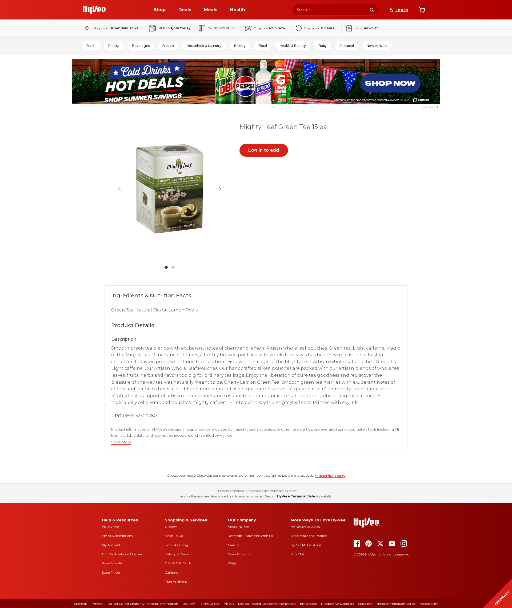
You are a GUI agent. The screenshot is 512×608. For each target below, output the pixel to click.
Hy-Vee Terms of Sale (296, 496)
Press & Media (112, 563)
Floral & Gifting (176, 545)
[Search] (372, 9)
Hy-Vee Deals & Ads (305, 527)
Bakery (240, 46)
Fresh (90, 46)
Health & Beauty (293, 46)
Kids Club (298, 554)
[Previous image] (119, 189)
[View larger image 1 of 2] (170, 189)
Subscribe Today (330, 476)
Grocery (171, 527)
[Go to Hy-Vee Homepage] (95, 10)
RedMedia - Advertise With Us (250, 536)
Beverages (141, 46)
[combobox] (335, 10)
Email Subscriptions (117, 536)
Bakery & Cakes (177, 554)
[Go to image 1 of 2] (166, 267)
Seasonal (346, 46)
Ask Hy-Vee (110, 527)
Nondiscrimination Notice (396, 604)
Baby (323, 46)
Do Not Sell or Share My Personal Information (142, 604)
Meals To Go (174, 536)
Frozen (168, 46)
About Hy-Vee (238, 527)
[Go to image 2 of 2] (173, 267)
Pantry (113, 46)
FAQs (232, 563)
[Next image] (220, 189)
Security (188, 604)
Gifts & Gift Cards (178, 563)
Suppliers (365, 604)
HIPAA (229, 604)
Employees (308, 604)
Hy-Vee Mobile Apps (306, 545)
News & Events (239, 554)
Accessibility (429, 604)
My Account (111, 545)
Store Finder (111, 572)
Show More (121, 442)
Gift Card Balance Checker (122, 554)
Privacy (97, 604)
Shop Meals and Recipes (309, 536)
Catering (171, 572)
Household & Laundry (204, 46)
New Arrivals (377, 46)
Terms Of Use (209, 604)
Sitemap (80, 604)
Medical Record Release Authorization (267, 604)
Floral (262, 46)
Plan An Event (176, 581)
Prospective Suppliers (337, 604)
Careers (233, 545)
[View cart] (421, 10)
